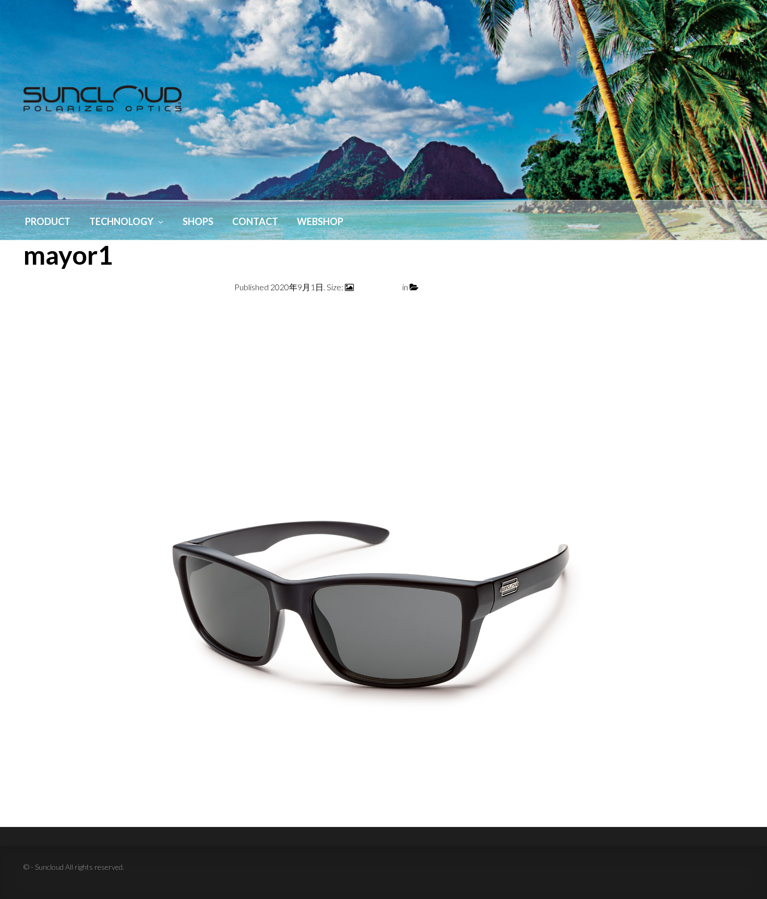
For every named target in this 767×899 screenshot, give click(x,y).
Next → (729, 312)
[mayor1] (383, 585)
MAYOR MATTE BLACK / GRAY (476, 287)
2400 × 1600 (378, 287)
